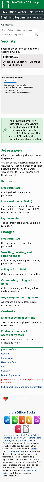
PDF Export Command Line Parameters (21, 386)
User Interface (8, 362)
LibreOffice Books (22, 412)
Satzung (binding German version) (19, 440)
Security (5, 370)
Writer (22, 12)
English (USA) (10, 17)
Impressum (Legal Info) (13, 435)
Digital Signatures (10, 375)
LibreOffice (8, 12)
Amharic (26, 17)
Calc (30, 12)
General (5, 353)
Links (4, 366)
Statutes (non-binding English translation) (21, 437)
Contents (7, 24)
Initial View (7, 357)
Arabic (37, 17)
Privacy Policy (32, 435)
